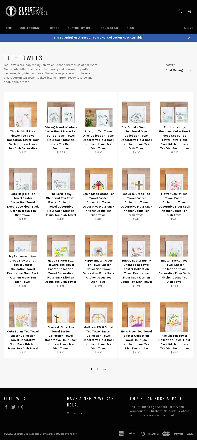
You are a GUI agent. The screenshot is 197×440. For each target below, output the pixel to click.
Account (188, 28)
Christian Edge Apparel (26, 433)
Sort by (170, 65)
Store (54, 28)
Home (8, 28)
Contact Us (109, 28)
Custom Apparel (80, 28)
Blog (130, 28)
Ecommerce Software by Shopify (58, 433)
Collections (30, 28)
